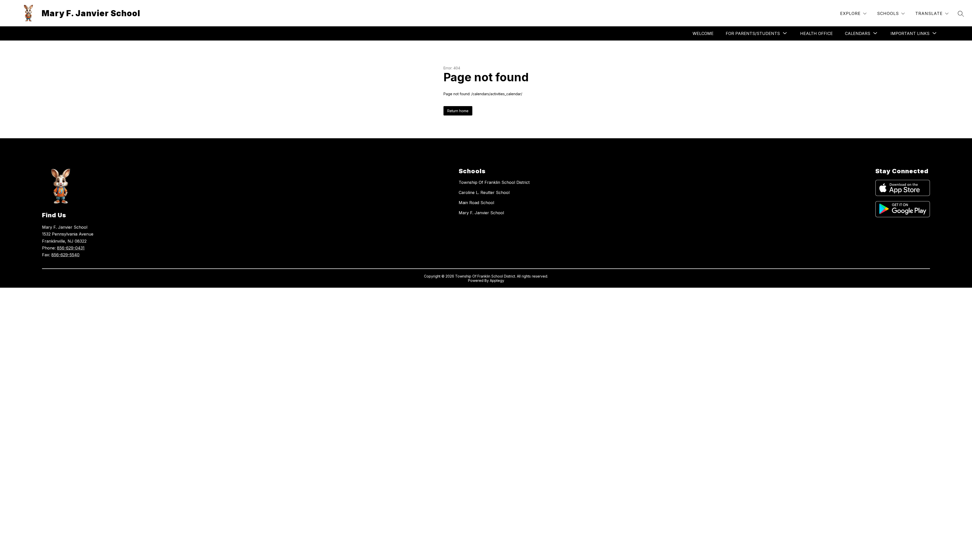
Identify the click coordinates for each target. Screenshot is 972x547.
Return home (458, 111)
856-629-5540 (65, 254)
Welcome (703, 33)
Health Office (816, 33)
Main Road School (476, 202)
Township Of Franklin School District (494, 182)
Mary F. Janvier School (481, 212)
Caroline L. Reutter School (484, 192)
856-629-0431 (71, 247)
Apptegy (497, 280)
